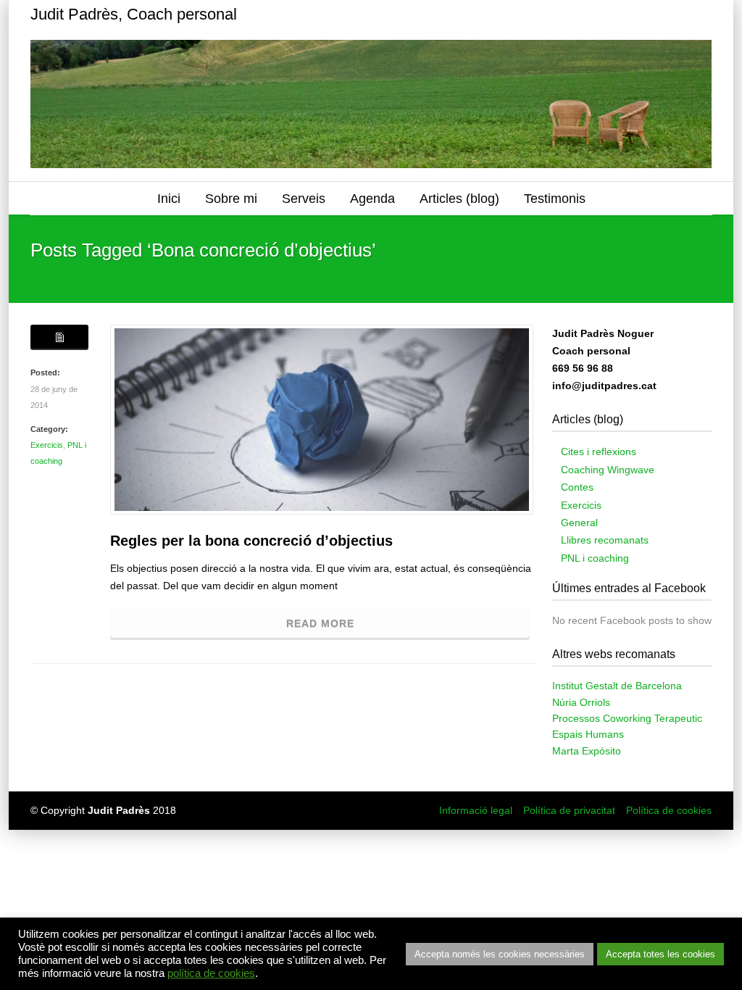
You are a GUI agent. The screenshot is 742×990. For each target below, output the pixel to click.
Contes (577, 487)
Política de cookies (669, 810)
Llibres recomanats (605, 540)
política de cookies (211, 973)
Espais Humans (588, 734)
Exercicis (46, 445)
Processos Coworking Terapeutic (627, 718)
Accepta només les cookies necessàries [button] (499, 954)
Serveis (303, 198)
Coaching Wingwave (607, 469)
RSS (697, 14)
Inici (168, 198)
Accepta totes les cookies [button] (660, 954)
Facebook (610, 14)
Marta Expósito (586, 751)
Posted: (45, 372)
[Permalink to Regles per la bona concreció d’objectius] (322, 419)
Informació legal (475, 810)
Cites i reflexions (598, 451)
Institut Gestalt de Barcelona (617, 685)
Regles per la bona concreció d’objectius (251, 541)
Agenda (372, 198)
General (579, 522)
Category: (49, 429)
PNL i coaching (595, 558)
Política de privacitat (569, 810)
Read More (320, 623)
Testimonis (554, 198)
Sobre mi (231, 198)
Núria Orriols (581, 702)
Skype (639, 14)
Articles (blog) (459, 198)
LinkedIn (668, 14)
